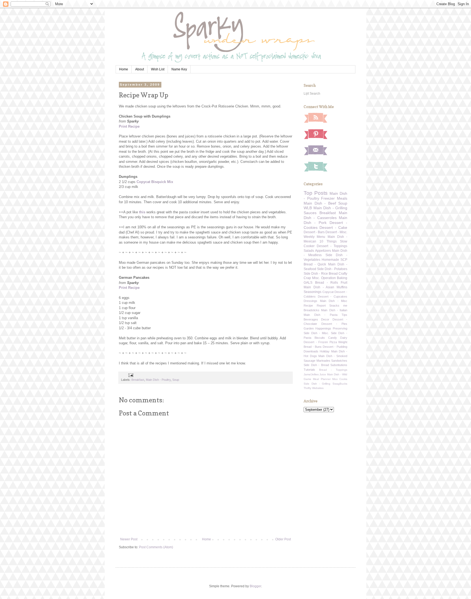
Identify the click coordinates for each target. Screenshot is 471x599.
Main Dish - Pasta (320, 314)
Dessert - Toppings (332, 246)
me (345, 305)
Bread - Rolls (326, 282)
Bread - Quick (315, 264)
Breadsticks (311, 310)
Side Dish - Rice (316, 273)
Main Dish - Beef (320, 203)
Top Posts (316, 193)
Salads (309, 251)
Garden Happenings (317, 328)
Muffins (342, 287)
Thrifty (307, 388)
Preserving (340, 328)
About (139, 69)
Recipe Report (315, 305)
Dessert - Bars (314, 232)
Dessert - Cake (333, 227)
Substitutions (338, 365)
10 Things (328, 241)
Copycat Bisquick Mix (155, 182)
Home (123, 69)
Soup (175, 379)
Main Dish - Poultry (158, 379)
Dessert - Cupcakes (332, 296)
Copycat (328, 291)
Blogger (255, 586)
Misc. (316, 278)
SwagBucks (340, 383)
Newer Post (128, 539)
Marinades (323, 360)
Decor (325, 319)
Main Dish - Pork (325, 220)
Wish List (157, 69)
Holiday (325, 351)
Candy (332, 337)
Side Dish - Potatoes (332, 269)
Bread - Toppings (333, 369)
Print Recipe (129, 126)
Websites (318, 388)
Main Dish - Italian (334, 310)
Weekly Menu (314, 237)
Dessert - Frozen (316, 342)
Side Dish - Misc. (316, 333)
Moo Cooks (339, 379)
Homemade (330, 260)
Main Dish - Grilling (330, 208)
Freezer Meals (334, 198)
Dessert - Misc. (336, 232)
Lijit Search (312, 93)
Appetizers (323, 251)
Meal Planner (321, 379)
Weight (342, 342)
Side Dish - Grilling (317, 383)
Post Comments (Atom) (156, 547)
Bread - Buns (313, 346)
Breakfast (137, 379)
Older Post (283, 539)
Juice (322, 374)
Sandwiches (339, 360)
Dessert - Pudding (335, 346)
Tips (344, 314)
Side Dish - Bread (316, 365)
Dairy (343, 337)
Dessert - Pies (334, 323)
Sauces (310, 213)
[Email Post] (130, 375)
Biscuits (320, 337)
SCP (343, 260)
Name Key (179, 69)
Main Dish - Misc (334, 301)
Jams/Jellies (311, 374)
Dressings (310, 301)
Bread (333, 273)
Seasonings (312, 292)
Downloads (311, 351)
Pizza (333, 342)
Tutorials (309, 369)
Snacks (334, 305)
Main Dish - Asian (319, 287)
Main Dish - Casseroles (325, 215)
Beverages (311, 319)
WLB (308, 208)
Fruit (344, 282)
